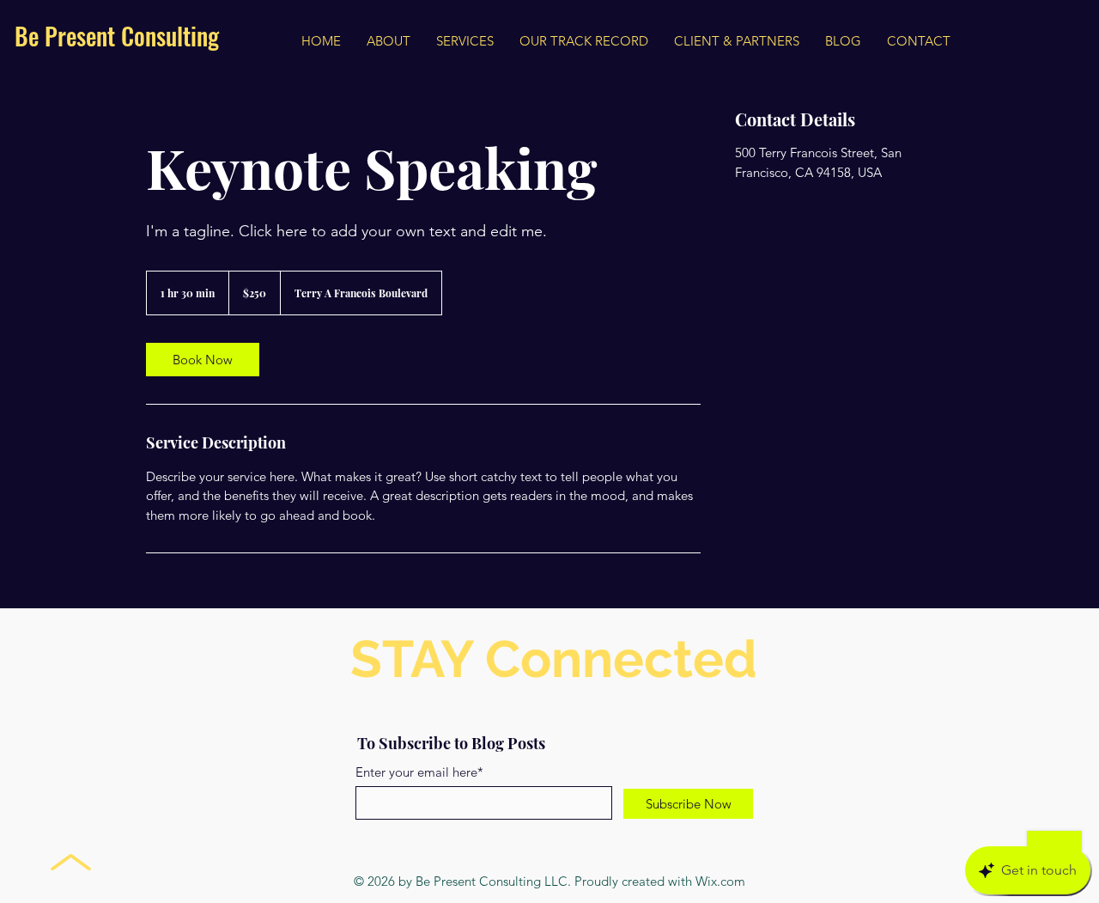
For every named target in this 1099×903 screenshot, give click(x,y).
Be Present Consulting (117, 35)
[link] (202, 359)
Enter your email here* (419, 772)
